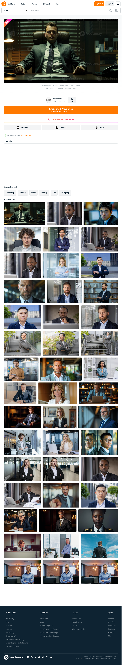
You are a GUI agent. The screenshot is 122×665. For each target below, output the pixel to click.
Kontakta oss (76, 621)
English (110, 618)
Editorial (46, 4)
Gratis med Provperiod (60, 108)
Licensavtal (43, 618)
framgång (65, 192)
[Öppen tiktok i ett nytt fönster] (43, 656)
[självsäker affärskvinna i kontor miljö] (59, 416)
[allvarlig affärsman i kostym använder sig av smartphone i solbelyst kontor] (20, 392)
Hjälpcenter (76, 618)
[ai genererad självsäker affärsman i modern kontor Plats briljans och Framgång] (61, 368)
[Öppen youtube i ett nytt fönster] (51, 656)
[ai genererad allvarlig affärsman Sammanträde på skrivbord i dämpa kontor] (24, 212)
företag (44, 192)
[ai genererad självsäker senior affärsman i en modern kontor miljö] (98, 416)
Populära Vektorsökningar (49, 628)
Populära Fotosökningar (48, 631)
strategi (23, 192)
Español (110, 621)
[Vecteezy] (3, 3)
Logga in (108, 4)
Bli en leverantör (78, 628)
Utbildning (9, 631)
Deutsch (110, 628)
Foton (23, 4)
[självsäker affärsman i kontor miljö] (101, 212)
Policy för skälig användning (104, 657)
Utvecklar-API (10, 635)
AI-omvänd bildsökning (14, 638)
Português (111, 624)
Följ (71, 100)
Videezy (8, 624)
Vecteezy (8, 621)
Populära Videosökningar (49, 635)
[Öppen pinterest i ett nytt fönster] (39, 656)
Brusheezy (9, 618)
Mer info (9, 140)
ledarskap (10, 192)
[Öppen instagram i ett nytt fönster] (32, 656)
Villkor (76, 657)
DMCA (41, 621)
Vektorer (11, 4)
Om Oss (74, 624)
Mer (57, 4)
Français (110, 631)
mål (54, 192)
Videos (34, 4)
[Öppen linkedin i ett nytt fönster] (35, 656)
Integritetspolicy (86, 657)
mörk (33, 192)
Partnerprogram (45, 624)
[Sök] (108, 10)
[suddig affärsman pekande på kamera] (61, 494)
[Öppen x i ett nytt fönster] (47, 656)
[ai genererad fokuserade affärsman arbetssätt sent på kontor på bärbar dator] (98, 392)
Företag (8, 628)
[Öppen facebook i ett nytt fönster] (28, 656)
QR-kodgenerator (12, 645)
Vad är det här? (26, 134)
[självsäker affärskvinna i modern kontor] (57, 392)
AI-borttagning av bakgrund (16, 642)
